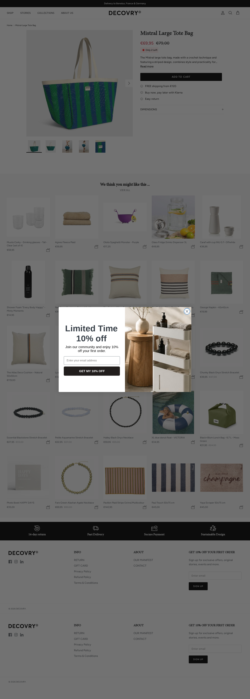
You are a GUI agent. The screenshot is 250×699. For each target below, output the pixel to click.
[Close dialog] (187, 311)
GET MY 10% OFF (92, 371)
